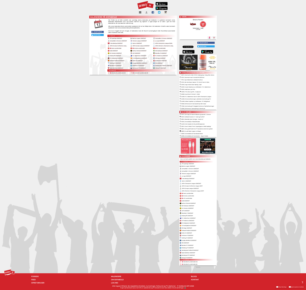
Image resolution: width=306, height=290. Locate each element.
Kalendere (116, 276)
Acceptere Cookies (298, 287)
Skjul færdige (282, 287)
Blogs (194, 276)
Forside (35, 276)
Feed (33, 280)
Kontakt (195, 280)
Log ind (114, 283)
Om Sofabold (117, 280)
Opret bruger (37, 283)
